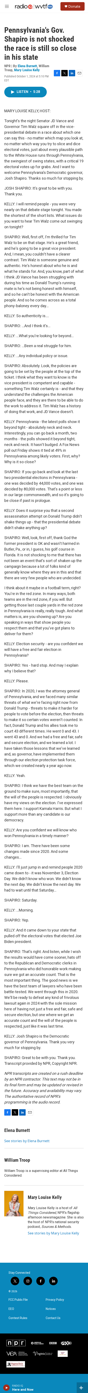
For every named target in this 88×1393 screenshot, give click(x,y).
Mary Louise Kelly (27, 70)
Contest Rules (18, 1318)
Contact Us (53, 1318)
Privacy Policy (55, 1299)
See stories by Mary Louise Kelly (53, 1233)
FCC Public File (18, 1299)
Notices (51, 1309)
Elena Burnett (27, 66)
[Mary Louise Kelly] (13, 1203)
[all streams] (82, 1387)
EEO (11, 1309)
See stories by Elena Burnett (27, 1141)
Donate (74, 6)
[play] (6, 1388)
